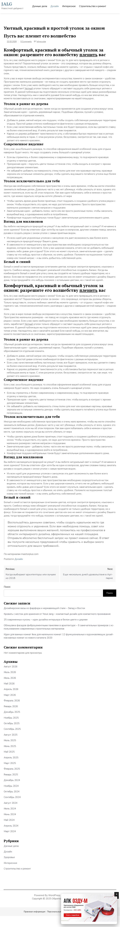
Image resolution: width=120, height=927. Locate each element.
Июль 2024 (10, 808)
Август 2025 (10, 734)
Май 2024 (9, 820)
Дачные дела (39, 6)
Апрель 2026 (11, 689)
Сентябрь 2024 (12, 797)
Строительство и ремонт (92, 6)
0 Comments (26, 41)
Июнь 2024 (10, 814)
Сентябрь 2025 (12, 729)
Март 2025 (10, 763)
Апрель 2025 (11, 757)
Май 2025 (9, 751)
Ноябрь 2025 (11, 717)
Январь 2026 (11, 706)
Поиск (7, 586)
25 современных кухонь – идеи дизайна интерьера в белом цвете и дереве (46, 619)
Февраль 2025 (12, 768)
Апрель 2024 (11, 825)
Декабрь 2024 (12, 780)
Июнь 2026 (10, 678)
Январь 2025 (11, 774)
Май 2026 (9, 683)
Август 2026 (10, 666)
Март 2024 (10, 831)
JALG (6, 4)
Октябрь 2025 (11, 723)
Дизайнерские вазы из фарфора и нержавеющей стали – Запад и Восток (44, 608)
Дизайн (54, 6)
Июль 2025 (10, 740)
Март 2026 (10, 695)
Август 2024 (10, 803)
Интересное (69, 6)
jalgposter (41, 41)
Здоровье (9, 857)
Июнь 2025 (10, 746)
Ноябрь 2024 (11, 786)
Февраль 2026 (12, 700)
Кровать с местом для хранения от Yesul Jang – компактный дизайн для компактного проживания (57, 614)
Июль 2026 (10, 672)
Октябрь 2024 (11, 791)
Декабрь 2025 (12, 712)
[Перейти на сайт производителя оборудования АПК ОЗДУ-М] (89, 909)
